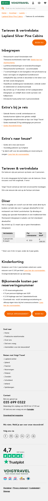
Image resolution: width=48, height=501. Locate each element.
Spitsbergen (9, 387)
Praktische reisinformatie (14, 336)
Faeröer (7, 366)
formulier (30, 409)
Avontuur (13, 13)
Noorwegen (9, 369)
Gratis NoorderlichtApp (12, 125)
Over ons (8, 340)
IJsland (7, 362)
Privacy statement (20, 488)
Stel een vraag (10, 343)
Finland (7, 373)
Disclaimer (7, 488)
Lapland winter (10, 359)
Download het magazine (13, 415)
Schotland (8, 380)
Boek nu (39, 42)
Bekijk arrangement (18, 314)
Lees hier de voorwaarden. (18, 154)
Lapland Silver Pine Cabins (12, 16)
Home (4, 13)
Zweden (7, 376)
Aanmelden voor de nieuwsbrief (17, 347)
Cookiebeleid (34, 488)
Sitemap (6, 491)
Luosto (22, 13)
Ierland (7, 384)
